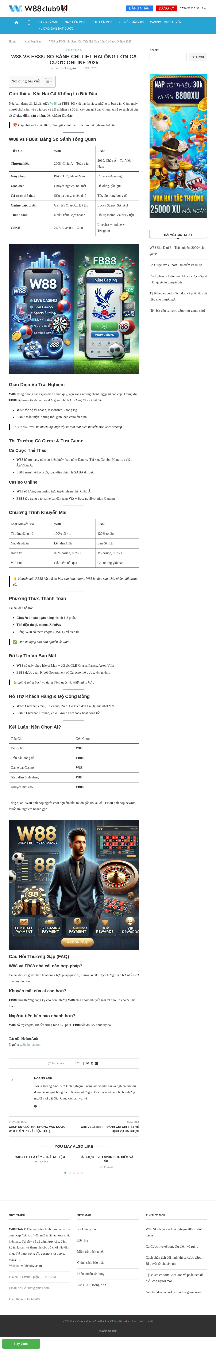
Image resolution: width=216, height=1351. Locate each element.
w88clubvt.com (30, 1044)
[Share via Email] (96, 1063)
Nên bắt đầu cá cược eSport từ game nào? (177, 310)
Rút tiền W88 (102, 22)
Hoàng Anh (70, 68)
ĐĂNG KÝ (166, 8)
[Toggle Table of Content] (46, 81)
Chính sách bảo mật (90, 1262)
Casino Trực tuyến (165, 22)
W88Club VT (106, 1321)
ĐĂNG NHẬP (139, 8)
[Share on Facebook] (84, 1063)
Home (12, 41)
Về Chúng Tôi (87, 1229)
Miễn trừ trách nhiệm (91, 1251)
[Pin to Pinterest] (92, 1063)
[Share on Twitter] (87, 1063)
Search (154, 50)
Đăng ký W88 (48, 22)
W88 (53, 103)
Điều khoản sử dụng (90, 1274)
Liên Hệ (82, 1240)
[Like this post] (78, 1063)
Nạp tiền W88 (75, 22)
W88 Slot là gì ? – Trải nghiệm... (41, 1157)
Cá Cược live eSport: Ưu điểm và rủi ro (176, 265)
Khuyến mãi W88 (131, 22)
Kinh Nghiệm (32, 41)
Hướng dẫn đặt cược (56, 28)
